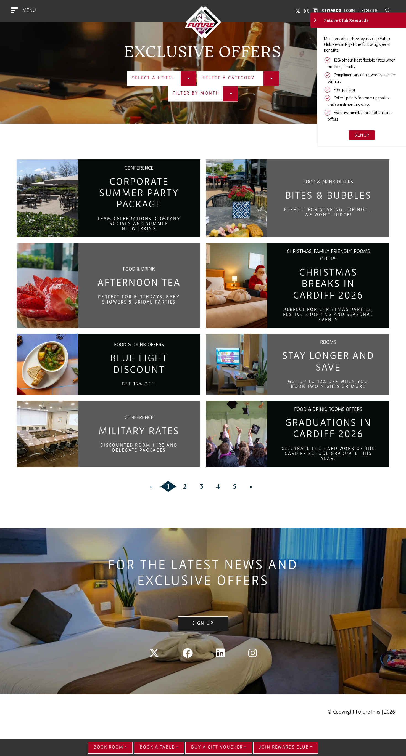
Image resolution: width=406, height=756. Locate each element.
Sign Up (202, 623)
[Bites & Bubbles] (236, 198)
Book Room (108, 747)
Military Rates (139, 432)
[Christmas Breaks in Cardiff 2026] (236, 285)
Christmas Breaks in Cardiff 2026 (328, 284)
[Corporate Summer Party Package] (47, 198)
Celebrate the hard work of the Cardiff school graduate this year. (328, 454)
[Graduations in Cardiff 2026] (236, 434)
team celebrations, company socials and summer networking (138, 224)
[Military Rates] (47, 434)
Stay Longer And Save (328, 362)
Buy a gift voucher (217, 747)
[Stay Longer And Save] (236, 364)
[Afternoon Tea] (47, 285)
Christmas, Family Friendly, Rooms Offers (328, 255)
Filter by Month (196, 93)
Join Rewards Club (284, 747)
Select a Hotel (153, 78)
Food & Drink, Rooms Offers (328, 409)
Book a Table (157, 747)
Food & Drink (139, 269)
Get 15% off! (139, 384)
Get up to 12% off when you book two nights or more (328, 384)
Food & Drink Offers (328, 182)
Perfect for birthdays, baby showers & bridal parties (139, 299)
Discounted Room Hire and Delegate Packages (139, 448)
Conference (139, 168)
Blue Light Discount (139, 364)
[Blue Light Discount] (47, 364)
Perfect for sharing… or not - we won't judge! (328, 212)
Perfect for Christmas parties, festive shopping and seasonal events (328, 315)
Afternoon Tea (138, 283)
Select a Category (228, 78)
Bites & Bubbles (328, 196)
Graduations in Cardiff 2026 (328, 429)
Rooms (328, 342)
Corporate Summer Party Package (139, 193)
